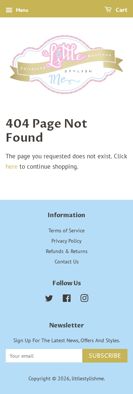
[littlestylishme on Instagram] (84, 299)
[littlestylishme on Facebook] (66, 299)
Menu (21, 10)
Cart (121, 10)
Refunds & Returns (67, 251)
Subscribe (105, 356)
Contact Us (67, 261)
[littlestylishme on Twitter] (49, 299)
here (12, 166)
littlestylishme (88, 378)
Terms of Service (66, 230)
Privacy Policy (66, 240)
